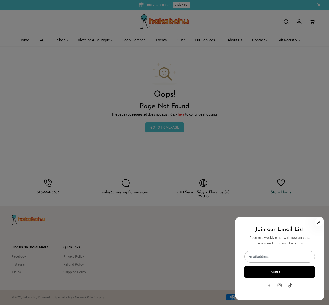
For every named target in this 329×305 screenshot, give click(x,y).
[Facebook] (269, 285)
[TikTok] (290, 285)
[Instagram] (279, 285)
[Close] (319, 222)
